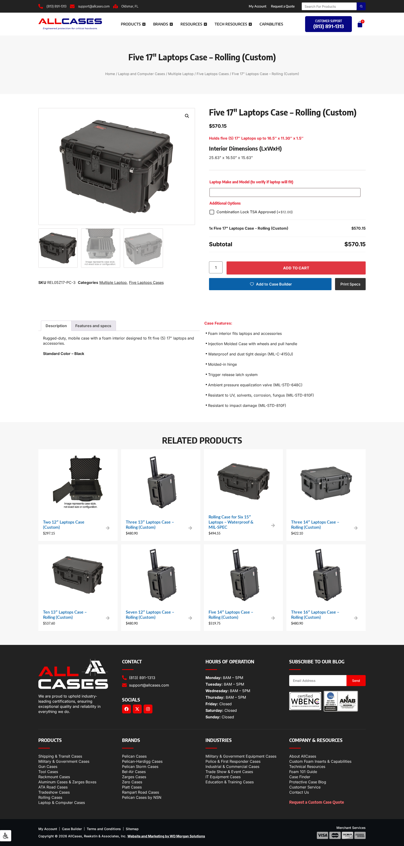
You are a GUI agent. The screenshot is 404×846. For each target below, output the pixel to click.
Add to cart (296, 268)
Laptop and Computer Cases (141, 74)
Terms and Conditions (104, 829)
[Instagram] (148, 709)
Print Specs (350, 284)
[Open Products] (144, 24)
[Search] (361, 6)
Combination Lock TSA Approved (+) (254, 212)
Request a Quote (283, 6)
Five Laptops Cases (213, 74)
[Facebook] (126, 709)
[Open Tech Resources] (250, 24)
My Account (257, 6)
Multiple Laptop (181, 74)
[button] (187, 116)
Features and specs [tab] (93, 325)
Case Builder (72, 829)
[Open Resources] (205, 24)
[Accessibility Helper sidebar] (5, 835)
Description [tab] (56, 325)
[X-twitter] (137, 709)
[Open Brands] (171, 24)
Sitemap (132, 829)
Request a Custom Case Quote (316, 802)
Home (110, 74)
